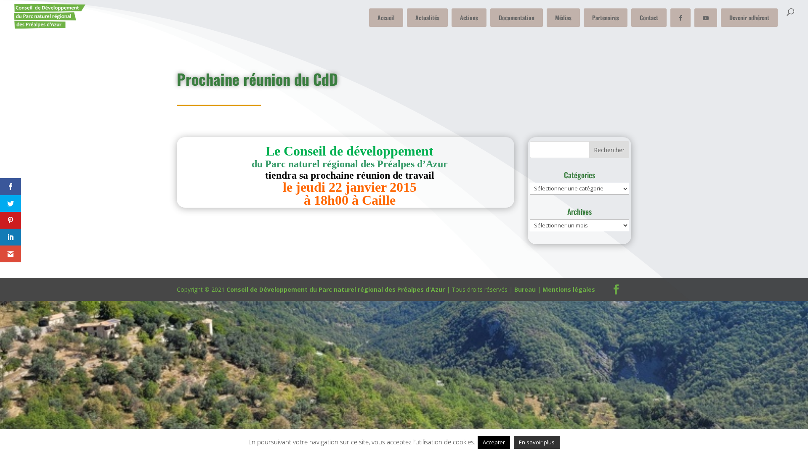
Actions (469, 17)
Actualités (427, 17)
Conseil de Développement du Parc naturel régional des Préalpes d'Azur (335, 289)
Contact (649, 17)
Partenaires (605, 17)
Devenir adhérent (749, 17)
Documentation (516, 17)
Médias (563, 17)
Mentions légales (568, 289)
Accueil (386, 17)
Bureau (525, 289)
